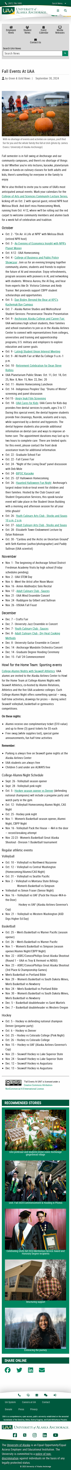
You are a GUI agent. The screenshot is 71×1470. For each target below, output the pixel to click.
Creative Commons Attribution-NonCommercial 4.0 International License (29, 1086)
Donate (8, 1409)
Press (21, 1409)
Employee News (11, 31)
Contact (46, 1402)
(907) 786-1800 (14, 3)
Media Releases (59, 31)
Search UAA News (35, 50)
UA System (10, 1402)
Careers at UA (29, 1402)
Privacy (34, 1409)
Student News (27, 31)
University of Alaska (18, 1445)
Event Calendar (43, 31)
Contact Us (35, 42)
